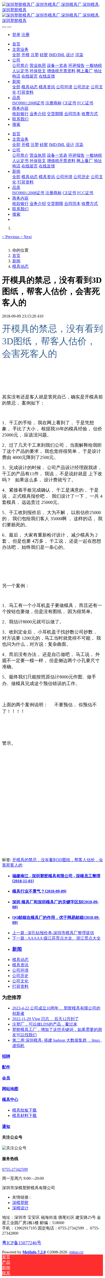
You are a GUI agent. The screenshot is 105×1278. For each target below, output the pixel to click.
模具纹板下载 (24, 1110)
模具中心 (10, 1099)
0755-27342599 (15, 1169)
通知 (6, 1126)
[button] (11, 237)
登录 (16, 34)
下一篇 (56, 938)
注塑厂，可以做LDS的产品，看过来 (44, 1024)
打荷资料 (20, 986)
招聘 (6, 1056)
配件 (6, 1067)
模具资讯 (20, 965)
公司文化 (20, 981)
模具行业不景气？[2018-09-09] (39, 891)
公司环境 (20, 970)
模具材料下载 (24, 1115)
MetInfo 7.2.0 (34, 1252)
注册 (25, 34)
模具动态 (20, 266)
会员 (6, 1078)
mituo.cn (76, 1252)
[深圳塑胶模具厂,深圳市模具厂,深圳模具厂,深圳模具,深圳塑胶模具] (52, 12)
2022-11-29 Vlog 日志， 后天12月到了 (45, 1019)
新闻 (16, 261)
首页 (16, 44)
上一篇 (53, 933)
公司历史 (20, 975)
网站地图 (10, 1089)
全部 (16, 55)
